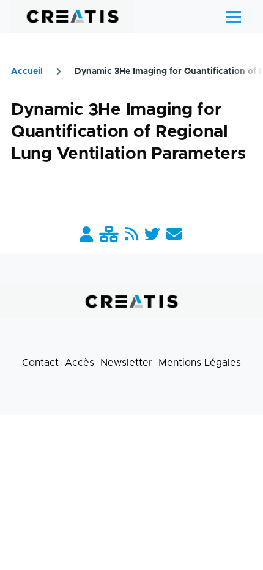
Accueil (27, 71)
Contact (40, 363)
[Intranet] (109, 235)
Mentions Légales (199, 363)
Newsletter (126, 363)
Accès (79, 363)
